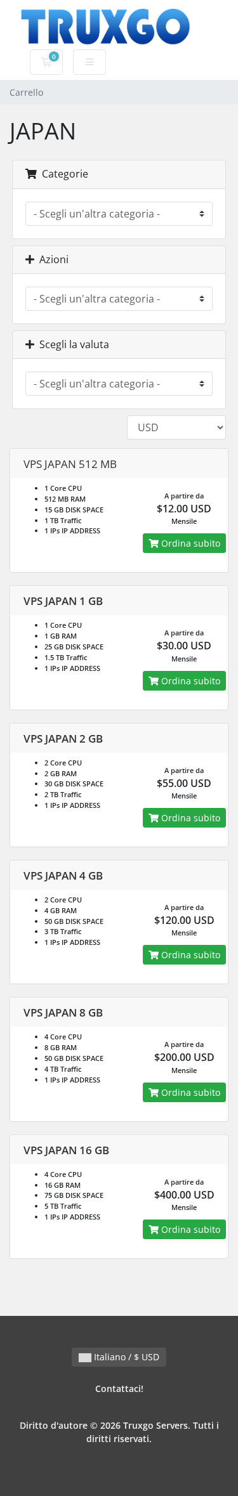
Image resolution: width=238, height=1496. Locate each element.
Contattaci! (119, 1388)
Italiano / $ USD (125, 1357)
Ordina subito (189, 543)
